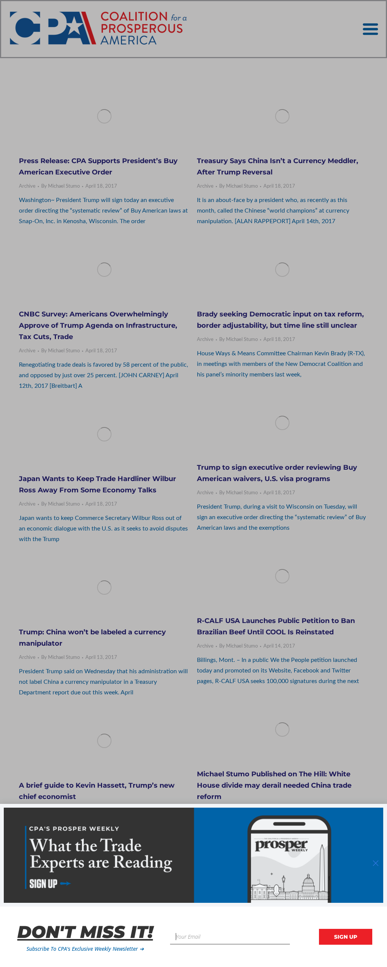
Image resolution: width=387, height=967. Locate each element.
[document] (193, 483)
